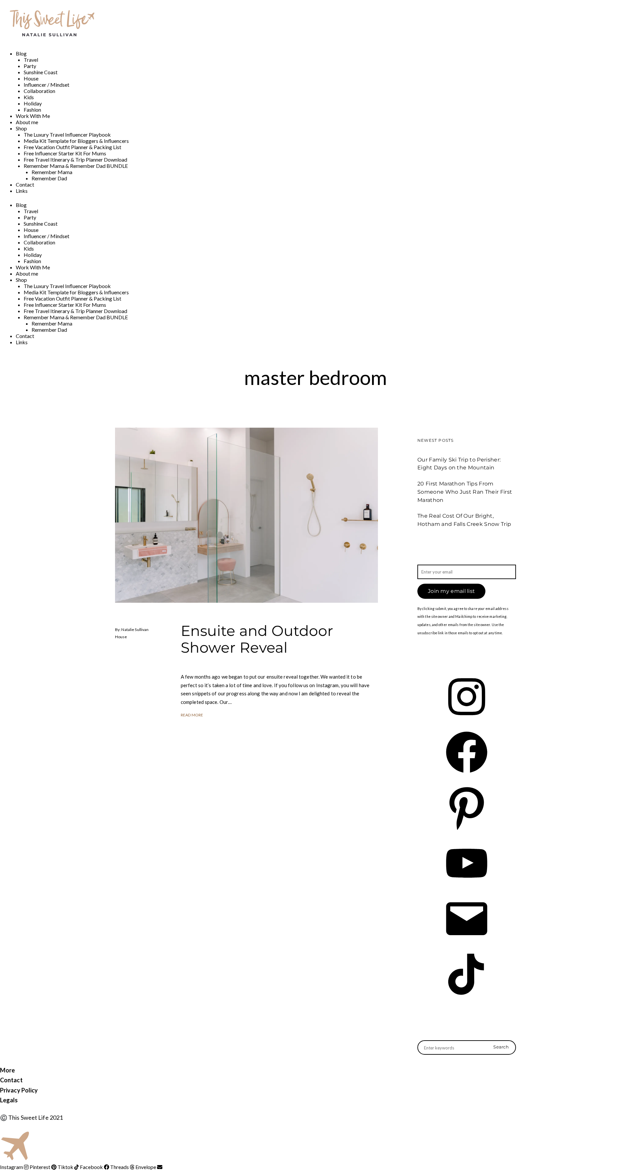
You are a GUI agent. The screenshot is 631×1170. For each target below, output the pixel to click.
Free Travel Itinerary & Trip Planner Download (75, 159)
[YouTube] (466, 886)
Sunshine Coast (41, 72)
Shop (21, 128)
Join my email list (451, 591)
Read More (192, 714)
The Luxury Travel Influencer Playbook (67, 134)
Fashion (32, 109)
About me (27, 122)
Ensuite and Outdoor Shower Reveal (257, 639)
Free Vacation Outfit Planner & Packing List (72, 147)
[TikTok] (466, 997)
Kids (29, 97)
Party (30, 66)
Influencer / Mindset (46, 84)
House (31, 78)
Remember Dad (49, 178)
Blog (21, 53)
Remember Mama (52, 172)
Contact (25, 184)
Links (22, 191)
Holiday (33, 103)
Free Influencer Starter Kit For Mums (65, 153)
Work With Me (33, 116)
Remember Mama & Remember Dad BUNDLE (76, 166)
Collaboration (39, 91)
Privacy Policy (19, 1090)
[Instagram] (466, 719)
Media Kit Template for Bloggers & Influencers (76, 141)
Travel (31, 59)
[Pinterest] (466, 830)
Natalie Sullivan (135, 629)
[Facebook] (466, 775)
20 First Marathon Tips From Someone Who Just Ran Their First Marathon (464, 492)
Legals (9, 1100)
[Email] (466, 941)
